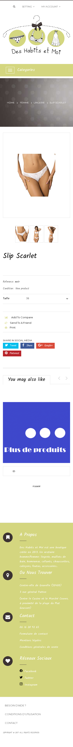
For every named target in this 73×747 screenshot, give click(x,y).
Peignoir (36, 486)
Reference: (8, 282)
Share (28, 346)
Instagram (31, 685)
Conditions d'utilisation (23, 714)
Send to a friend (20, 322)
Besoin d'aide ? (15, 705)
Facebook (30, 671)
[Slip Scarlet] (22, 234)
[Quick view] (14, 471)
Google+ (48, 346)
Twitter (29, 678)
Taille (7, 298)
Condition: (8, 289)
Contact (11, 722)
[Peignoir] (36, 432)
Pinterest (14, 353)
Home (11, 102)
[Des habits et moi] (36, 33)
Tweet (13, 346)
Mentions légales (30, 640)
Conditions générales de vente (39, 647)
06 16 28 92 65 (29, 627)
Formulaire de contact (34, 634)
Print (12, 327)
